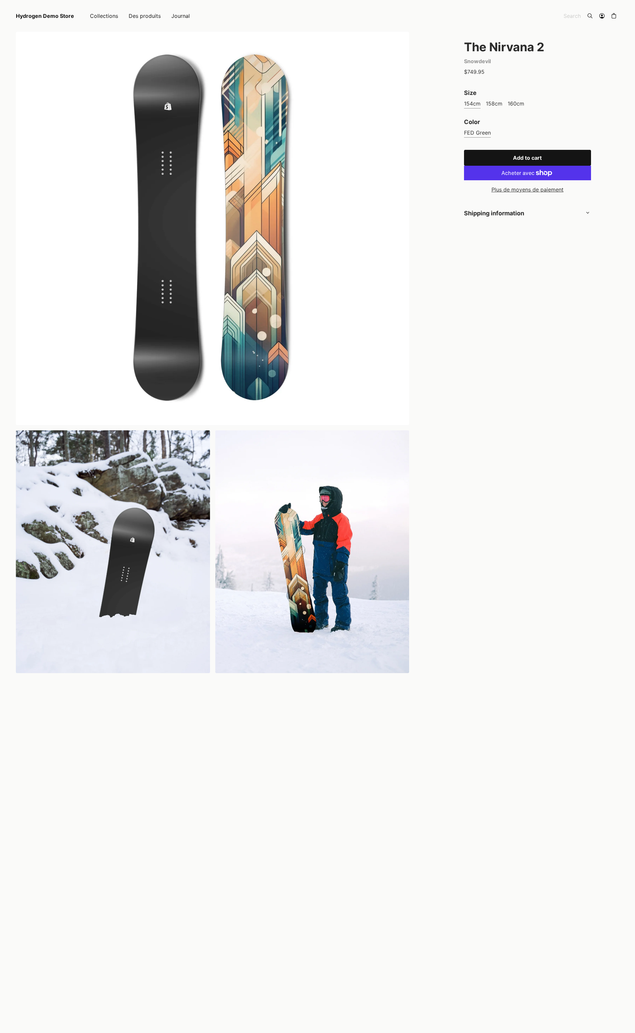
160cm (516, 103)
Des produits (145, 16)
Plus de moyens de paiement (527, 189)
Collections (104, 16)
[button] (614, 16)
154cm (472, 103)
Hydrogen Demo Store (45, 16)
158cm (494, 103)
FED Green (477, 132)
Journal (180, 16)
